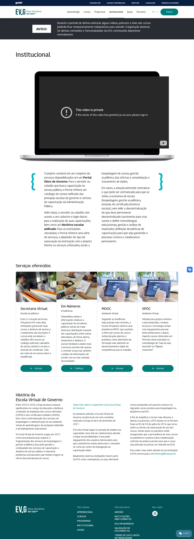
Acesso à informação (116, 3)
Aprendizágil (73, 12)
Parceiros (141, 12)
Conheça (76, 368)
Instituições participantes (123, 518)
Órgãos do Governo (170, 3)
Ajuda (130, 12)
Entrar (169, 12)
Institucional (116, 12)
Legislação (150, 3)
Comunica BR (94, 3)
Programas (99, 12)
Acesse (36, 368)
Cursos (87, 12)
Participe (135, 3)
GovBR (18, 3)
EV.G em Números (124, 523)
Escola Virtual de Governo (28, 12)
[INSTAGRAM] (155, 513)
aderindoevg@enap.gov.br (163, 453)
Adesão (119, 512)
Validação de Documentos (122, 529)
